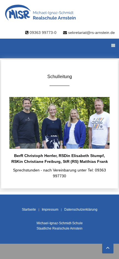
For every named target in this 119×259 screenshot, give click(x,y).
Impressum (50, 209)
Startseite (29, 209)
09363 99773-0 (43, 32)
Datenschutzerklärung (80, 209)
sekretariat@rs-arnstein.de (91, 32)
